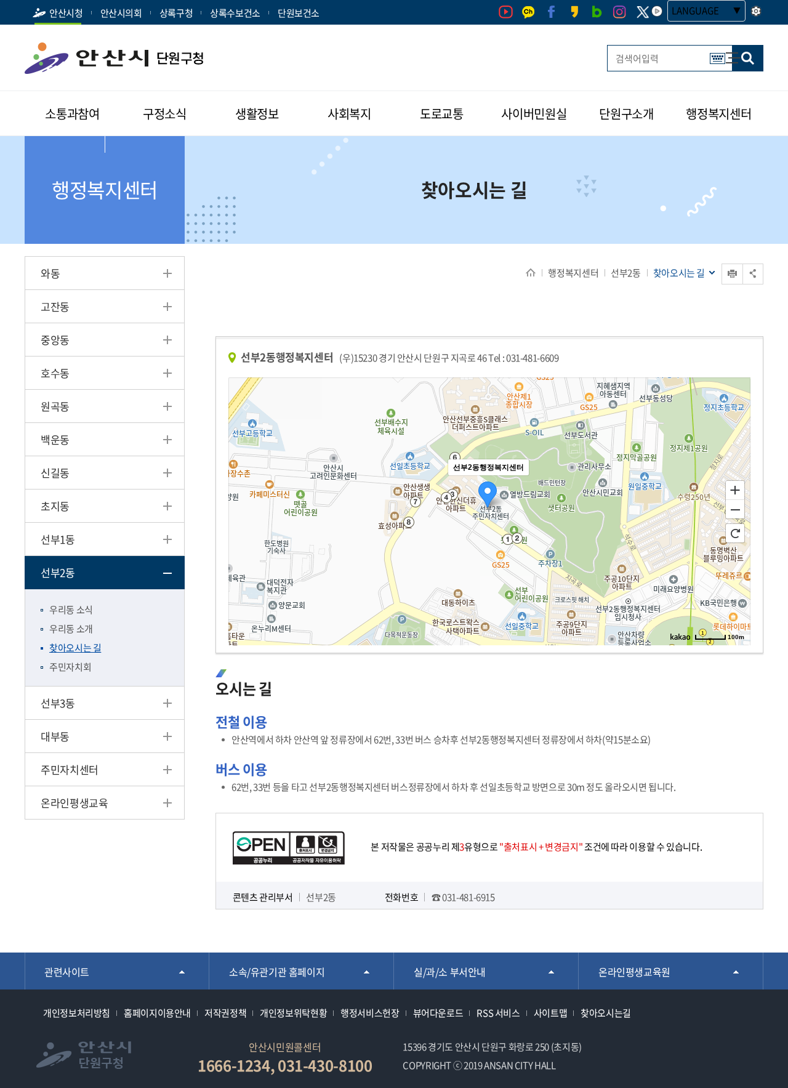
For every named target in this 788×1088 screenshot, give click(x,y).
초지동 (55, 506)
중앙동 (55, 339)
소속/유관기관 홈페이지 (276, 971)
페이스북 (551, 12)
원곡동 (55, 406)
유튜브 (506, 12)
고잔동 (55, 306)
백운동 (55, 439)
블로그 (597, 12)
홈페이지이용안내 (157, 1013)
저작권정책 (225, 1013)
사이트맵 (551, 1013)
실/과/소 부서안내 (450, 971)
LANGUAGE (695, 10)
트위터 (642, 12)
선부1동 (58, 539)
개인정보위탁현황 (293, 1013)
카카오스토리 (574, 12)
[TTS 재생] (656, 11)
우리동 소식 (71, 609)
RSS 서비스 (498, 1013)
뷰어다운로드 (438, 1013)
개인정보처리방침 (76, 1013)
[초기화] (735, 533)
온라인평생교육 (74, 802)
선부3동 (58, 703)
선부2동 (626, 273)
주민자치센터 (69, 769)
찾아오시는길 (606, 1013)
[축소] (735, 509)
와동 (50, 273)
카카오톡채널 (528, 12)
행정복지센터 (573, 273)
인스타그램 (620, 12)
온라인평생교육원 (634, 971)
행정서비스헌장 (369, 1013)
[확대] (735, 489)
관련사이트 (66, 971)
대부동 (55, 736)
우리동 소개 (71, 628)
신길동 (55, 472)
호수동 (55, 373)
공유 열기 (753, 273)
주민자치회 (70, 667)
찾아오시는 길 (75, 648)
